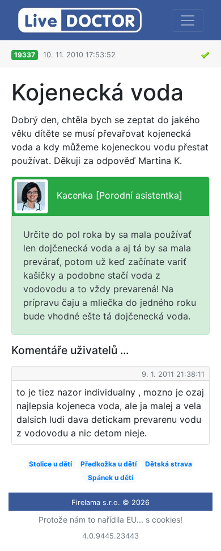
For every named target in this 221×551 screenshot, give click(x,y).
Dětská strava (168, 464)
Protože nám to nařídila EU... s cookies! (110, 519)
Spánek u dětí (110, 477)
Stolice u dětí (50, 464)
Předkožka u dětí (108, 464)
